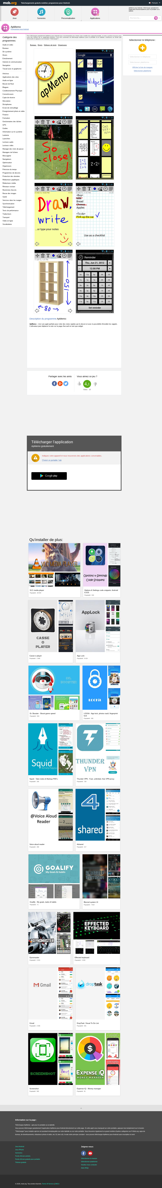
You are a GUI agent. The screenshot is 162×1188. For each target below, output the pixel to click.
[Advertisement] (13, 269)
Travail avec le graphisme (12, 69)
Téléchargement (8, 207)
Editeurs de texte (50, 45)
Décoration (6, 101)
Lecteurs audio (8, 142)
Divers (5, 55)
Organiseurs (7, 166)
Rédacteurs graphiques (11, 180)
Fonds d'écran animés (22, 1156)
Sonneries (18, 1153)
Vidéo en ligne (8, 221)
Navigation (6, 65)
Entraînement (7, 58)
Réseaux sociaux (9, 187)
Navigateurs (7, 159)
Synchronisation (8, 204)
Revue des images (9, 193)
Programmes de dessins (11, 173)
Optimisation (7, 163)
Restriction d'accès (9, 190)
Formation (6, 118)
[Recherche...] (156, 18)
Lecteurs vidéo (8, 145)
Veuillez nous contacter (89, 1165)
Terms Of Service (48, 1184)
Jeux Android (19, 1146)
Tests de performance (10, 210)
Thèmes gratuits (20, 1162)
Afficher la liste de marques (142, 67)
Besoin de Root (8, 84)
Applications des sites (11, 77)
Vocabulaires (7, 224)
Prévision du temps (10, 169)
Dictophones (7, 104)
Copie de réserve (9, 98)
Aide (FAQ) (84, 1168)
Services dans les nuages (12, 200)
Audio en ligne (8, 80)
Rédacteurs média (9, 183)
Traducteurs (7, 214)
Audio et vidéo (8, 45)
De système (7, 52)
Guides (5, 128)
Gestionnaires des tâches (12, 121)
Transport (6, 217)
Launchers (6, 139)
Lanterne (6, 135)
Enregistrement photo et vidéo (14, 111)
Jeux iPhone (19, 1150)
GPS (4, 125)
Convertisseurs (8, 94)
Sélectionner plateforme (142, 71)
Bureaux (6, 48)
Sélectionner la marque (89, 1158)
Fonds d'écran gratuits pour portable (27, 1159)
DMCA (57, 1184)
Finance (5, 115)
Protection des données (11, 176)
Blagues (5, 87)
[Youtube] (91, 1155)
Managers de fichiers (10, 152)
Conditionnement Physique (12, 91)
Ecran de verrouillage (10, 108)
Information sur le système (12, 132)
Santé (5, 197)
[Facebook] (84, 1155)
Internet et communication (12, 62)
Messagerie (7, 156)
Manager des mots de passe (13, 149)
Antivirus (6, 74)
